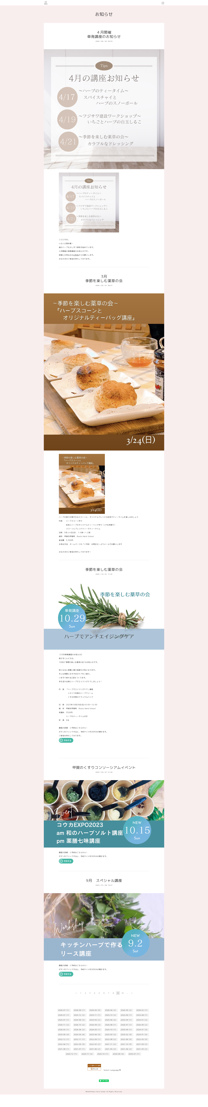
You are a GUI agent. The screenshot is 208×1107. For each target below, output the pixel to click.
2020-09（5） (119, 1054)
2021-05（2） (111, 1049)
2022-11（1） (80, 1039)
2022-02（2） (95, 1044)
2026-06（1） (80, 1010)
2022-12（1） (64, 1039)
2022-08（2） (111, 1039)
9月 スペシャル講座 (104, 880)
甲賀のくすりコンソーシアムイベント (104, 767)
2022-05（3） (142, 1039)
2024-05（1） (64, 1030)
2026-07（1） (64, 1010)
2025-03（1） (127, 1020)
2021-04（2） (127, 1049)
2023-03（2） (111, 1034)
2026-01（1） (64, 1015)
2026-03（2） (127, 1010)
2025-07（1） (64, 1020)
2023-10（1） (111, 1030)
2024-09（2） (95, 1025)
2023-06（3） (64, 1034)
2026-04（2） (111, 1010)
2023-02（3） (127, 1034)
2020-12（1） (72, 1054)
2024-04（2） (80, 1030)
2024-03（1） (95, 1030)
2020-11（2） (87, 1054)
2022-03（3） (80, 1044)
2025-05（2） (95, 1020)
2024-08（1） (111, 1025)
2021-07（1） (80, 1049)
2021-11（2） (111, 1044)
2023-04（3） (95, 1034)
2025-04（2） (111, 1020)
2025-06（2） (80, 1020)
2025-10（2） (111, 1015)
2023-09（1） (127, 1030)
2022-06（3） (127, 1039)
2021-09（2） (142, 1044)
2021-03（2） (142, 1049)
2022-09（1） (95, 1039)
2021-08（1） (64, 1049)
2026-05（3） (95, 1010)
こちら (76, 255)
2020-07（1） (134, 1054)
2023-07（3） (142, 1030)
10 (123, 993)
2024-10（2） (80, 1025)
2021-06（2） (95, 1049)
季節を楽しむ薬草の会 (104, 569)
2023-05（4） (80, 1034)
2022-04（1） (64, 1044)
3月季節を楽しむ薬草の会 (104, 278)
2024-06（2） (142, 1025)
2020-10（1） (103, 1054)
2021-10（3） (127, 1044)
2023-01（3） (142, 1034)
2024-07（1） (127, 1025)
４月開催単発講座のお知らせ (104, 34)
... (127, 993)
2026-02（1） (142, 1010)
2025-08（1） (142, 1015)
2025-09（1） (127, 1015)
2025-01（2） (142, 1020)
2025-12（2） (80, 1015)
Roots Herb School (98, 1092)
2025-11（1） (95, 1015)
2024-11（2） (64, 1025)
